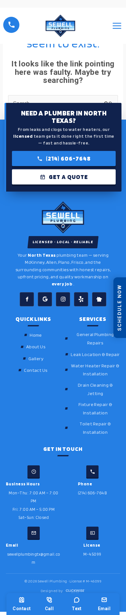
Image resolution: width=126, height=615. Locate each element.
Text (77, 608)
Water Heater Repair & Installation (95, 370)
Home (36, 335)
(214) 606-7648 (68, 158)
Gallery (35, 358)
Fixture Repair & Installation (95, 408)
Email (104, 608)
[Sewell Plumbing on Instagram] (63, 299)
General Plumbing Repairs (95, 338)
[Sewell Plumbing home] (63, 217)
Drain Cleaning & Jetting (95, 389)
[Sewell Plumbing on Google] (45, 299)
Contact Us (36, 370)
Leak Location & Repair (95, 354)
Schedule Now (119, 307)
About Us (36, 346)
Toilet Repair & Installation (95, 428)
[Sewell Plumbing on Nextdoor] (99, 299)
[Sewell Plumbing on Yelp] (81, 299)
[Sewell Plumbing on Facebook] (27, 299)
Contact (22, 608)
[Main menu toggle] (117, 26)
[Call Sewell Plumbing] (11, 25)
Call (49, 608)
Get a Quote (68, 177)
